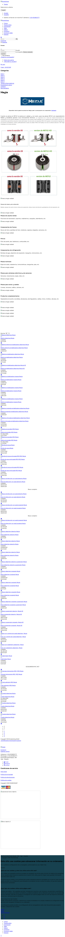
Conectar (3, 40)
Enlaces (6, 34)
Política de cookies (6, 780)
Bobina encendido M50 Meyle (9, 432)
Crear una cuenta (9, 60)
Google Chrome (5, 912)
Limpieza (3, 86)
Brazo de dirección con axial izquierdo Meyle (13, 508)
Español (3, 10)
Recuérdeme (6, 55)
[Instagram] (4, 918)
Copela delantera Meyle (7, 696)
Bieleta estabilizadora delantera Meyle (12, 357)
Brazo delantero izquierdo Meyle (10, 574)
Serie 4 (3, 78)
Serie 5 (3, 80)
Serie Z (3, 82)
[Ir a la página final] (4, 736)
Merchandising (5, 88)
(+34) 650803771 (34, 17)
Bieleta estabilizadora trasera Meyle (11, 379)
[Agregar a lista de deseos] (1, 336)
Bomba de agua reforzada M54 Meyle (11, 470)
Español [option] (6, 14)
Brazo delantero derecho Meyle (9, 534)
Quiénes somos (5, 751)
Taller (5, 28)
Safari (2, 911)
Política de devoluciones (8, 777)
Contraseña (19, 52)
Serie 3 (3, 77)
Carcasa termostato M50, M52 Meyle (11, 674)
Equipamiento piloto (6, 85)
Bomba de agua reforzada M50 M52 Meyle (13, 459)
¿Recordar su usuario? (10, 61)
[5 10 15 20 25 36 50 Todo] (8, 333)
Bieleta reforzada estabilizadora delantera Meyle (14, 421)
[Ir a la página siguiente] (4, 734)
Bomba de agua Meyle (7, 448)
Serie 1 (2, 74)
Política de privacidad (7, 774)
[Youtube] (4, 917)
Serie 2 (3, 75)
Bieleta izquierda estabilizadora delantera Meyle (14, 411)
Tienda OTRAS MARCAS (7, 83)
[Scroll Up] (1, 935)
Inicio (6, 23)
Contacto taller (8, 33)
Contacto (6, 31)
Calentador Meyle (6, 659)
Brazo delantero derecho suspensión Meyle (13, 565)
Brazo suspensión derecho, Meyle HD (11, 614)
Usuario (18, 50)
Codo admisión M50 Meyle (8, 685)
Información (7, 26)
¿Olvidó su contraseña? (7, 57)
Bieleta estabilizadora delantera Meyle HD (13, 368)
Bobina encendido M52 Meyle (9, 440)
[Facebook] (4, 915)
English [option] (6, 13)
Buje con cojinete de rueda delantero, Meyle (13, 636)
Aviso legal (4, 771)
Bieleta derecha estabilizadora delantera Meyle (14, 348)
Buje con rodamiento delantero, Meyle (11, 648)
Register (4, 42)
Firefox (3, 909)
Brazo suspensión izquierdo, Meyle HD (11, 625)
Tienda (6, 4)
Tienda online (7, 25)
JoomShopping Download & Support (11, 740)
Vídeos (6, 29)
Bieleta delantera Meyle (7, 338)
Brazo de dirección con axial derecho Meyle (13, 481)
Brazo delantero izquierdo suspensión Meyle (13, 605)
